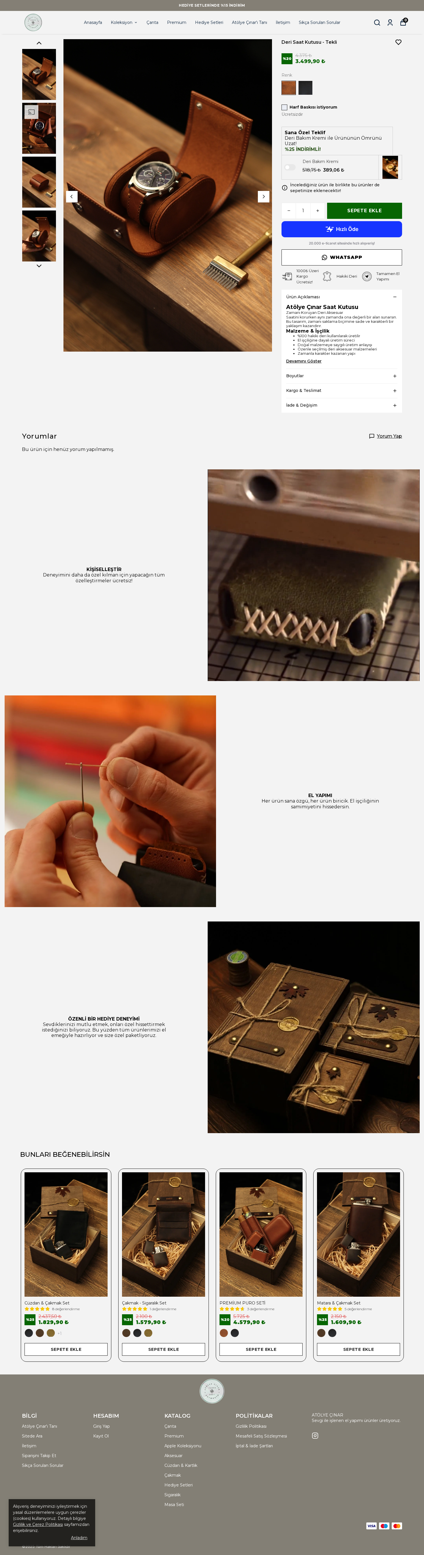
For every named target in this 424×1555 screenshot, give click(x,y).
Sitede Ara (32, 1436)
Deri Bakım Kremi (320, 161)
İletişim (283, 22)
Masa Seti (174, 1504)
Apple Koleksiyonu (182, 1445)
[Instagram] (315, 1435)
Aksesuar (173, 1455)
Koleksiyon (121, 22)
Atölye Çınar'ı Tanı (249, 22)
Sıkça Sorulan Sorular (319, 22)
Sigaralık (172, 1494)
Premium (176, 22)
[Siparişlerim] (390, 22)
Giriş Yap (101, 1426)
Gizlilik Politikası (251, 1426)
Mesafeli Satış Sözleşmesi (261, 1436)
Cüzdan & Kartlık (180, 1465)
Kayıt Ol (101, 1436)
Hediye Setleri (209, 22)
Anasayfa (93, 22)
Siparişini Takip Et (39, 1455)
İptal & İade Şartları (254, 1445)
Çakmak (172, 1475)
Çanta (152, 22)
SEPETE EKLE (364, 210)
